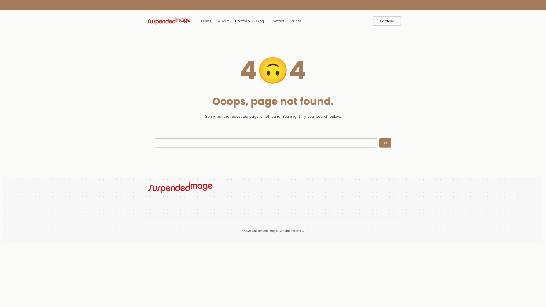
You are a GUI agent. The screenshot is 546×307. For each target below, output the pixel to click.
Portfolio (387, 21)
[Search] (385, 143)
